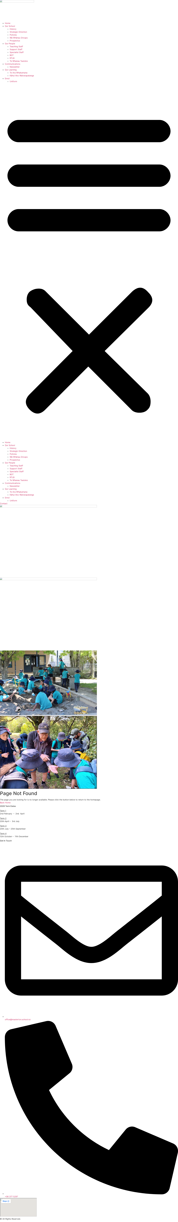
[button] (89, 262)
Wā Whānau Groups (19, 38)
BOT (12, 55)
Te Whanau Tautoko (19, 61)
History (13, 29)
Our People (10, 43)
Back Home (5, 802)
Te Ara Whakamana (18, 72)
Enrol (7, 78)
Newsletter (15, 67)
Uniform (13, 81)
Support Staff (16, 49)
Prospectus (15, 40)
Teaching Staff (16, 46)
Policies (13, 35)
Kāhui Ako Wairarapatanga (22, 75)
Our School (10, 26)
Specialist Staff (17, 52)
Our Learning (11, 70)
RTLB (12, 58)
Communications (12, 64)
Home (7, 23)
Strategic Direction (18, 32)
